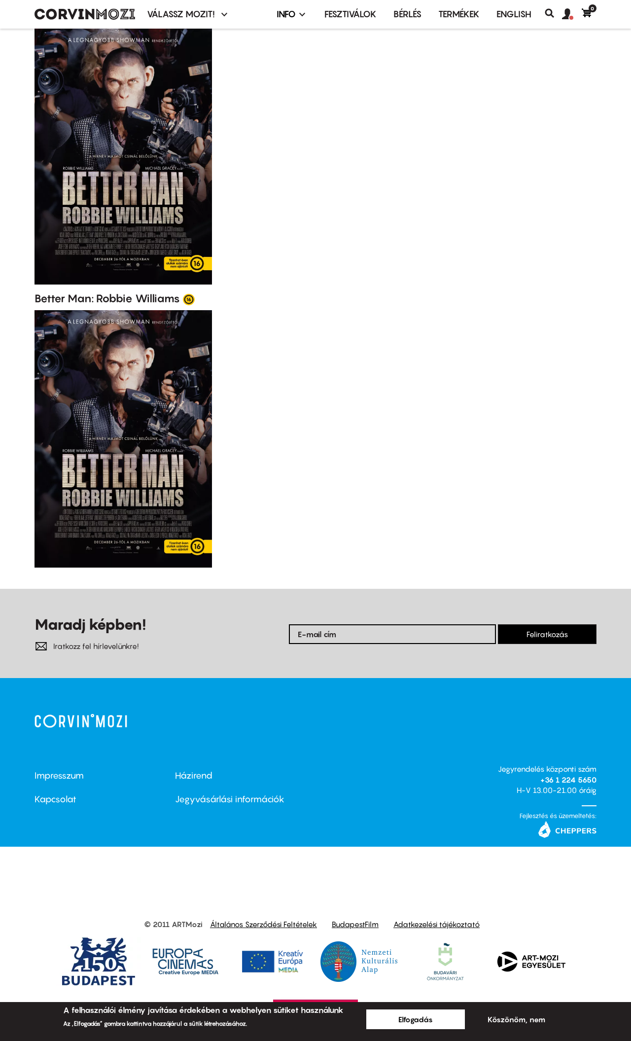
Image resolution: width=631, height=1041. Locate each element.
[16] (189, 298)
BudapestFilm (355, 924)
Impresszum (59, 775)
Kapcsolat (55, 799)
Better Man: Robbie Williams (107, 298)
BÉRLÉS (407, 14)
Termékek (459, 14)
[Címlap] (85, 14)
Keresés (553, 13)
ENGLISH (513, 14)
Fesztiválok (350, 14)
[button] (572, 14)
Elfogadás (415, 1019)
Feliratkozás (547, 634)
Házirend (193, 775)
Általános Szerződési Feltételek (263, 924)
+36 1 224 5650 (568, 779)
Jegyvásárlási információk (229, 799)
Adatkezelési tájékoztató (436, 924)
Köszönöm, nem (516, 1019)
